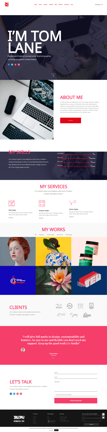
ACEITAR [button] (56, 430)
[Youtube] (15, 64)
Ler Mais (51, 430)
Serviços (45, 4)
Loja (72, 4)
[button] (70, 120)
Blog (56, 4)
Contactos (66, 4)
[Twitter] (12, 64)
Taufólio (51, 4)
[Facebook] (9, 64)
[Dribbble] (19, 64)
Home (35, 4)
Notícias (60, 4)
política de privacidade (66, 394)
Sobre (40, 4)
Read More (11, 217)
